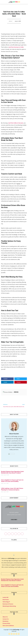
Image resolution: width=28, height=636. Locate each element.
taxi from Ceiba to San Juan (15, 123)
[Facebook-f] (9, 634)
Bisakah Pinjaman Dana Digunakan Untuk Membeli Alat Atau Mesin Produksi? (12, 472)
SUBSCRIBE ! (14, 519)
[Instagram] (12, 533)
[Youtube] (22, 533)
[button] (2, 2)
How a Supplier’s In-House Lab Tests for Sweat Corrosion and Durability (12, 480)
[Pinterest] (15, 533)
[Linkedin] (19, 533)
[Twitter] (9, 533)
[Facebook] (5, 533)
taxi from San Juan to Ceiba (16, 47)
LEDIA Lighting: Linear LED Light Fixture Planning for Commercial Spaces (12, 489)
